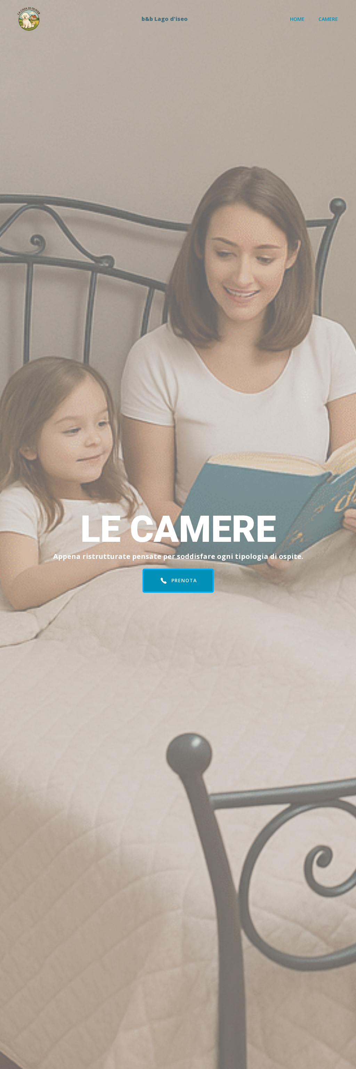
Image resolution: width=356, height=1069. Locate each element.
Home (297, 19)
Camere (328, 19)
